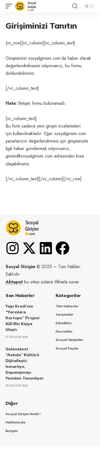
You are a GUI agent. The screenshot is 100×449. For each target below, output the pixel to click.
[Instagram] (12, 248)
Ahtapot (14, 282)
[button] (10, 6)
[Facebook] (62, 248)
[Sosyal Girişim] (25, 6)
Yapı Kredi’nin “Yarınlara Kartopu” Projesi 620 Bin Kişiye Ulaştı (22, 318)
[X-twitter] (29, 248)
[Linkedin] (46, 248)
